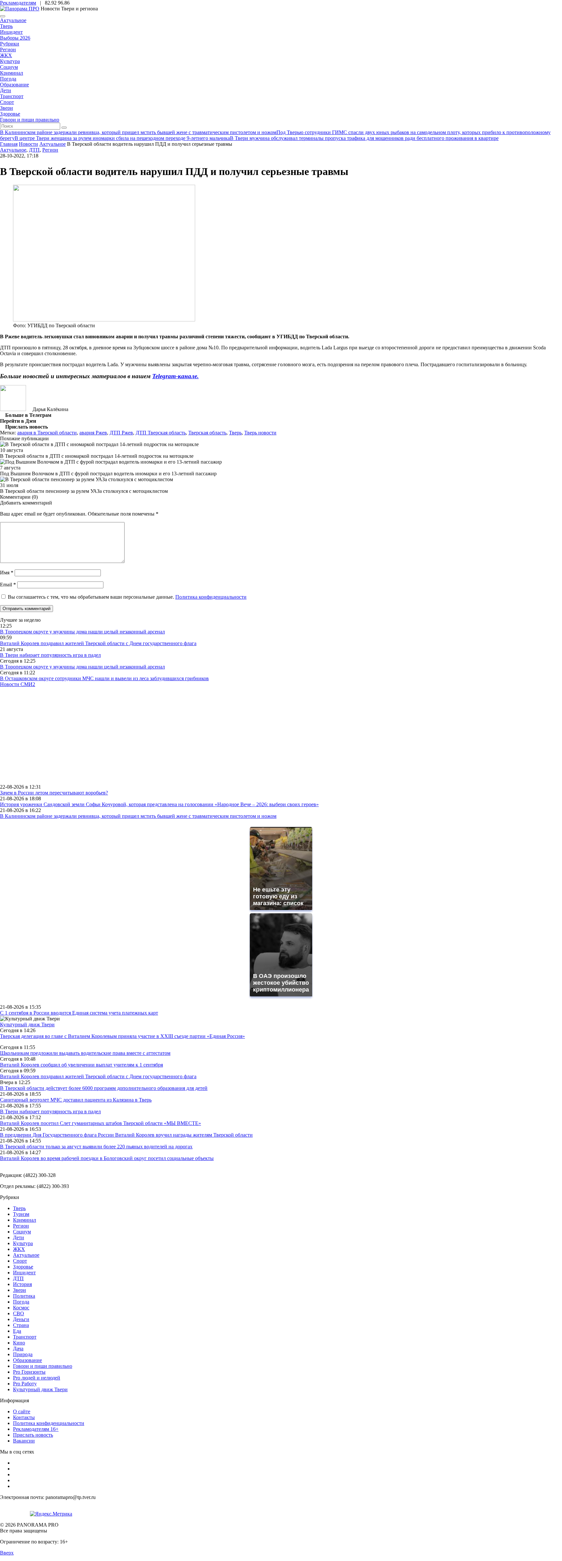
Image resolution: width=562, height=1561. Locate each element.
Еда (17, 1331)
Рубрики (9, 43)
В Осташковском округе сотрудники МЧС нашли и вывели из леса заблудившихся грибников (104, 678)
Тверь (6, 26)
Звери (6, 108)
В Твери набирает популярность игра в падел (50, 655)
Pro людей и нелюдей (36, 1377)
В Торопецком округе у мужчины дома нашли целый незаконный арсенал (82, 631)
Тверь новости (260, 432)
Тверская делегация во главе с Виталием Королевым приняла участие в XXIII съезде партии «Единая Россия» (122, 1036)
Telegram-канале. (175, 376)
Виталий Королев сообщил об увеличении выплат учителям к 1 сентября (81, 1065)
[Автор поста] (13, 409)
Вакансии (24, 1440)
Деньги (21, 1319)
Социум (9, 67)
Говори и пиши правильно (29, 119)
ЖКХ (6, 55)
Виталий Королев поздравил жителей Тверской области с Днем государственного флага (98, 643)
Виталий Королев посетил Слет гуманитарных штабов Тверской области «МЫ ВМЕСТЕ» (100, 1123)
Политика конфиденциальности (211, 597)
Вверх (7, 1552)
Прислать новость (33, 1435)
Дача (18, 1348)
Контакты (24, 1417)
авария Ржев (93, 432)
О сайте (21, 1411)
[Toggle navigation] (2, 16)
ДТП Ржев (121, 432)
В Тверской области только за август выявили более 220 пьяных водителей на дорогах (96, 1146)
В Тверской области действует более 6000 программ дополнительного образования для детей (103, 1088)
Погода (8, 78)
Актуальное (13, 20)
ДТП (34, 150)
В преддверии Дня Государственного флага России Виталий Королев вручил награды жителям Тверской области (126, 1135)
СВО (18, 1313)
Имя (6, 572)
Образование (14, 84)
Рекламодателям (18, 3)
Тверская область (207, 432)
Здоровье (10, 114)
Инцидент (11, 32)
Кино (19, 1342)
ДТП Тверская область (161, 432)
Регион (8, 49)
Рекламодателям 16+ (36, 1429)
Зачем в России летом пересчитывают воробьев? (54, 792)
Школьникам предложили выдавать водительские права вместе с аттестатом (85, 1053)
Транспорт (11, 96)
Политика (24, 1296)
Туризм (21, 1214)
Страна (21, 1325)
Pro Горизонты (29, 1372)
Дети (5, 90)
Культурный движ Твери (40, 1389)
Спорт (7, 102)
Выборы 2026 (15, 38)
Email (8, 584)
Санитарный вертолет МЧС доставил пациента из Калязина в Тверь (76, 1100)
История (22, 1284)
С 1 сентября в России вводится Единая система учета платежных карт (79, 1013)
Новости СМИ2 (17, 684)
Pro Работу (25, 1383)
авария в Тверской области (47, 432)
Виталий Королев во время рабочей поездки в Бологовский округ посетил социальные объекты (107, 1158)
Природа (23, 1354)
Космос (21, 1307)
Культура (10, 61)
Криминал (11, 73)
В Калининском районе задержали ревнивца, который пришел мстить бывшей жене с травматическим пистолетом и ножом (138, 816)
